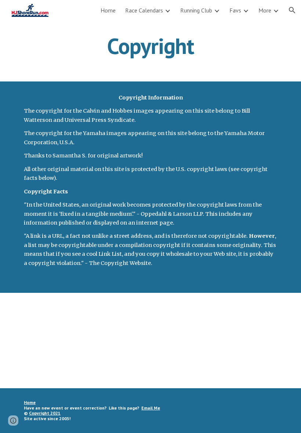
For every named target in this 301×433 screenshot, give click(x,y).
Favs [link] (235, 10)
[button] (292, 10)
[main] (150, 46)
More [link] (264, 10)
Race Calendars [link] (144, 10)
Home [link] (108, 10)
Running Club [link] (196, 10)
